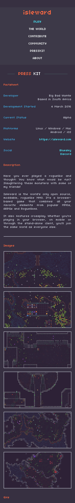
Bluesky (65, 150)
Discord (65, 154)
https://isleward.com (55, 139)
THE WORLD (37, 29)
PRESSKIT (37, 51)
